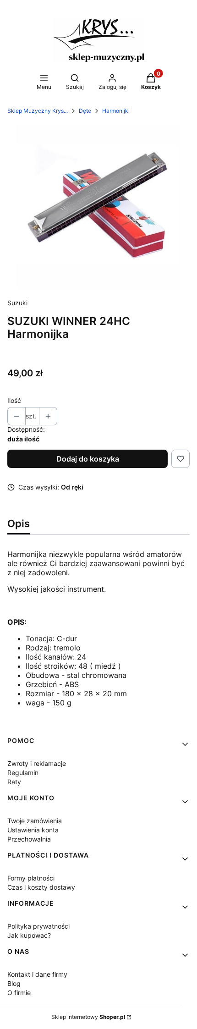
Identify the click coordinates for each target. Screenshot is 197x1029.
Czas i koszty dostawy (41, 887)
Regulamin (22, 772)
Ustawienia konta (33, 830)
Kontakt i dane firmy (37, 974)
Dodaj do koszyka (87, 458)
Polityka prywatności (38, 926)
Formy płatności (31, 878)
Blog (14, 983)
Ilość (14, 400)
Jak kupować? (29, 935)
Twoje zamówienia (34, 821)
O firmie (19, 992)
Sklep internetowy (88, 1016)
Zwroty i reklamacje (36, 763)
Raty (14, 782)
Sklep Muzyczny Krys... (37, 110)
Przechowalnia (29, 839)
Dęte (85, 110)
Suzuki (17, 303)
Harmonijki (116, 110)
